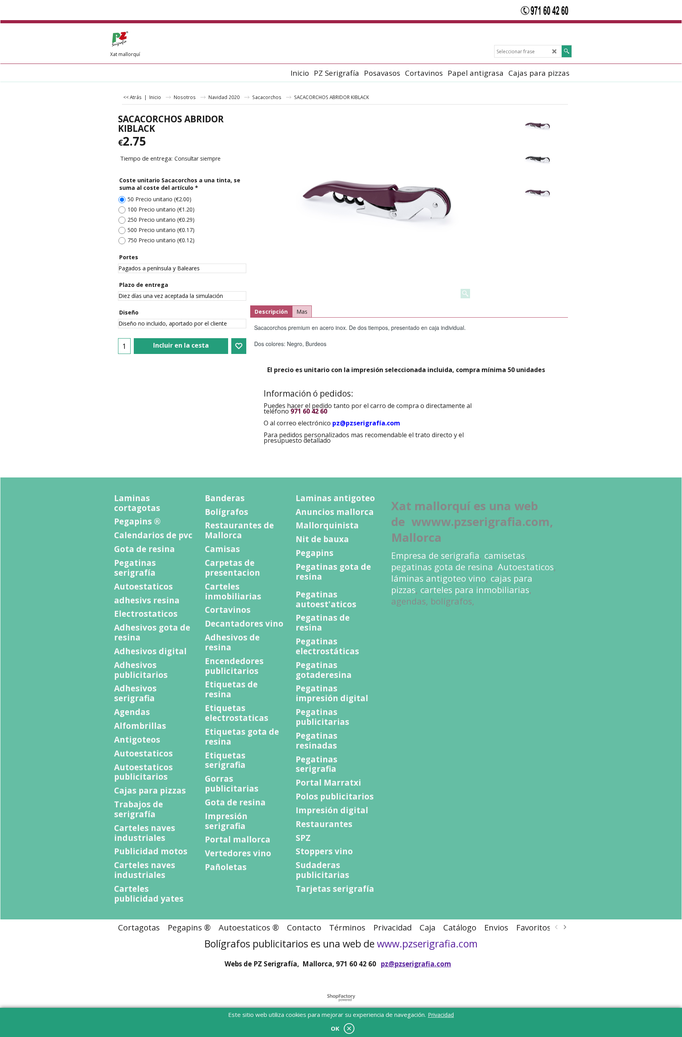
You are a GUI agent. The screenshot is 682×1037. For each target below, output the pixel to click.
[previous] (556, 927)
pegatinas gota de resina (442, 567)
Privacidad (441, 1014)
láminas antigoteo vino (438, 578)
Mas (301, 311)
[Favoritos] (238, 346)
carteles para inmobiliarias (474, 589)
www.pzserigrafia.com (427, 943)
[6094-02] (537, 160)
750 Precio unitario (161, 240)
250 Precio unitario (161, 219)
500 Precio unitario (161, 230)
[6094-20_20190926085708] (537, 194)
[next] (564, 927)
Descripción (271, 311)
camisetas (504, 555)
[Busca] (566, 51)
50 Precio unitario (159, 199)
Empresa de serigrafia (435, 555)
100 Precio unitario (161, 209)
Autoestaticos (526, 567)
